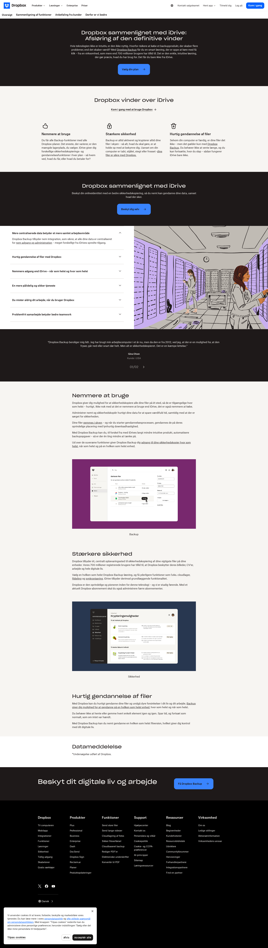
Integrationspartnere (177, 867)
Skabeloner (44, 862)
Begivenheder (173, 830)
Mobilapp (43, 830)
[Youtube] (53, 886)
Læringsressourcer (143, 865)
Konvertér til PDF (111, 862)
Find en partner (174, 872)
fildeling (77, 578)
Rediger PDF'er (110, 851)
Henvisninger (173, 857)
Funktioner (43, 841)
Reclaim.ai (75, 862)
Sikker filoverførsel (111, 841)
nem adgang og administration (34, 242)
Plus (72, 825)
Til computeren (46, 825)
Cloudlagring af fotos (113, 836)
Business (74, 836)
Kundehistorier (174, 836)
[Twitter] (39, 886)
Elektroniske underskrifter (115, 857)
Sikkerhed (43, 851)
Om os (201, 825)
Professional (76, 830)
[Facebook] (46, 886)
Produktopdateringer (80, 872)
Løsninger (43, 846)
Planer (73, 867)
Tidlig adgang (45, 857)
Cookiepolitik (141, 841)
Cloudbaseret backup (113, 846)
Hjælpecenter (141, 825)
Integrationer (44, 836)
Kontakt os (139, 830)
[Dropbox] (17, 5)
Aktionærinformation (209, 836)
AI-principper (141, 855)
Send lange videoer (112, 830)
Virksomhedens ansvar (210, 841)
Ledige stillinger (206, 830)
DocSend (75, 851)
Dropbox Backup (127, 49)
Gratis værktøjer (46, 867)
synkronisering (94, 578)
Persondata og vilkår (144, 836)
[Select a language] (172, 5)
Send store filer (110, 825)
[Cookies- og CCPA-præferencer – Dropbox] (50, 925)
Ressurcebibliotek (175, 841)
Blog (168, 825)
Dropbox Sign (77, 857)
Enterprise (75, 841)
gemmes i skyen (92, 422)
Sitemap (138, 860)
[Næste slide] (143, 367)
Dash (72, 846)
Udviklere (171, 846)
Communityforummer (177, 851)
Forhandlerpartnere (176, 862)
